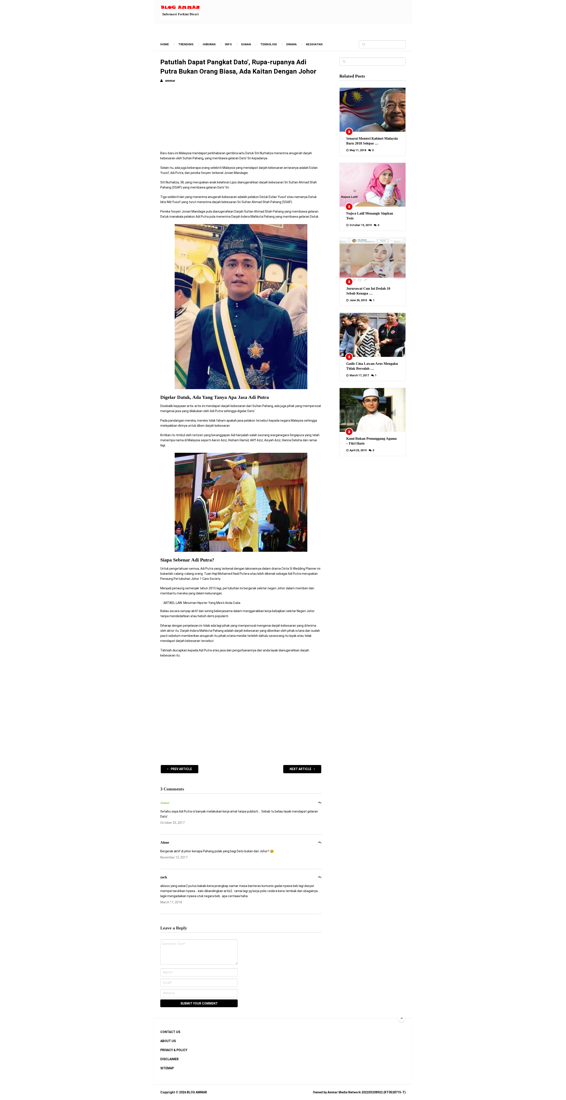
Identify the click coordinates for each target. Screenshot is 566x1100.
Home (164, 44)
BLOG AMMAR (197, 1092)
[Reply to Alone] (320, 842)
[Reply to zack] (320, 877)
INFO (228, 44)
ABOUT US (168, 1041)
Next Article (301, 769)
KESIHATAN (314, 44)
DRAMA (291, 44)
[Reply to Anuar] (320, 802)
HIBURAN (209, 44)
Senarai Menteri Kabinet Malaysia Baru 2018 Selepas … (372, 141)
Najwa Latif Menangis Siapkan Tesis (369, 215)
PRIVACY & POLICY (173, 1050)
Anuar (165, 803)
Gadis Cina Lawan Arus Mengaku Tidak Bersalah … (372, 366)
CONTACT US (170, 1032)
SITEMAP (167, 1068)
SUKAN (246, 44)
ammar (170, 80)
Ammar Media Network (344, 1092)
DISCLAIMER (169, 1059)
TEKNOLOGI (268, 44)
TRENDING (185, 44)
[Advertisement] (241, 120)
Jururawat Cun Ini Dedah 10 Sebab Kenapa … (368, 291)
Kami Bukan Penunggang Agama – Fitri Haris (371, 441)
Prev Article (181, 769)
